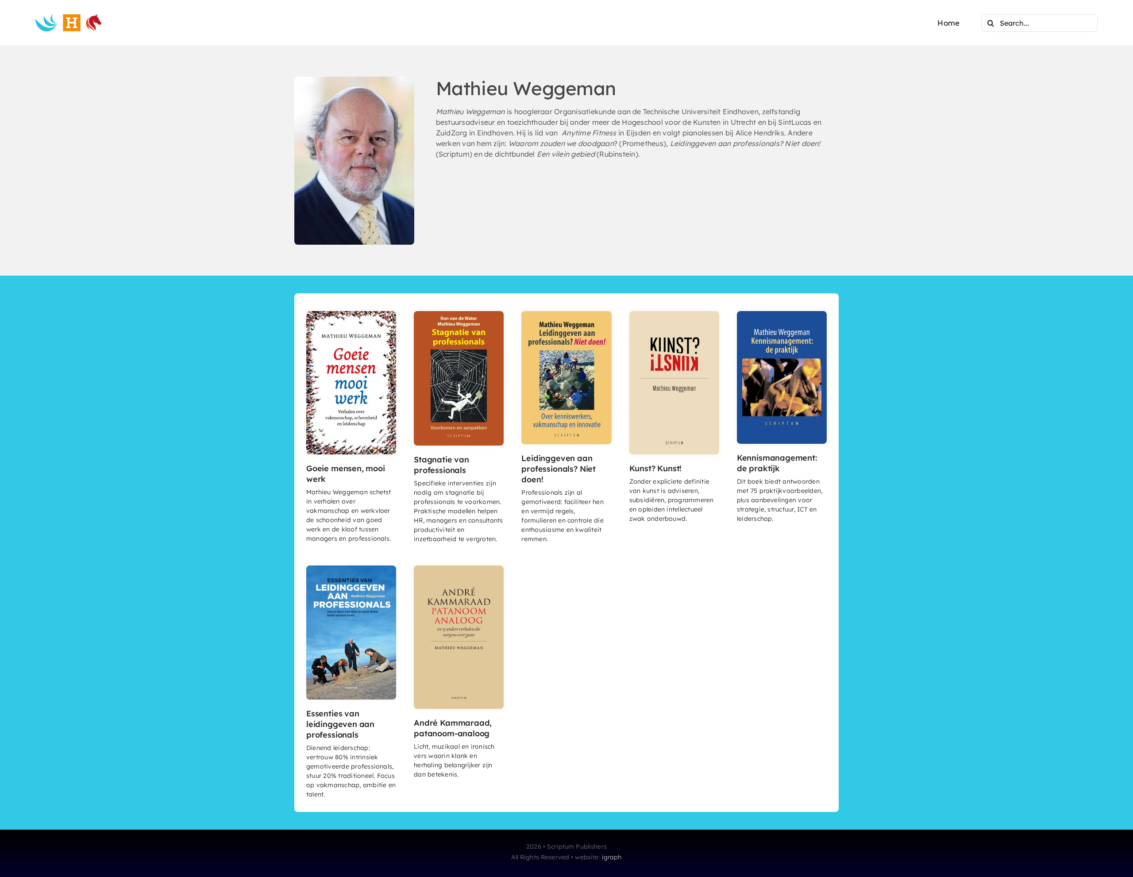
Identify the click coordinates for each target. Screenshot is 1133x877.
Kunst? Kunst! (655, 468)
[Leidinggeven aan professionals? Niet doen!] (566, 314)
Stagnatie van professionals (441, 464)
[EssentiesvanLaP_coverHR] (351, 569)
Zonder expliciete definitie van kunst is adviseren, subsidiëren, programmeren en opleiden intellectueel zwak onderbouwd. (671, 500)
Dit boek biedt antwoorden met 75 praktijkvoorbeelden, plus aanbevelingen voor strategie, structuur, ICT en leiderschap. (779, 500)
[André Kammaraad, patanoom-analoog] (459, 569)
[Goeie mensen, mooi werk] (351, 314)
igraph (612, 857)
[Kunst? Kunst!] (674, 314)
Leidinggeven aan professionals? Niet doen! (558, 469)
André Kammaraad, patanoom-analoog (453, 728)
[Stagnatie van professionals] (459, 314)
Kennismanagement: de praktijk (777, 463)
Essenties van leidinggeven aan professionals (340, 724)
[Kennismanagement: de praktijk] (782, 314)
